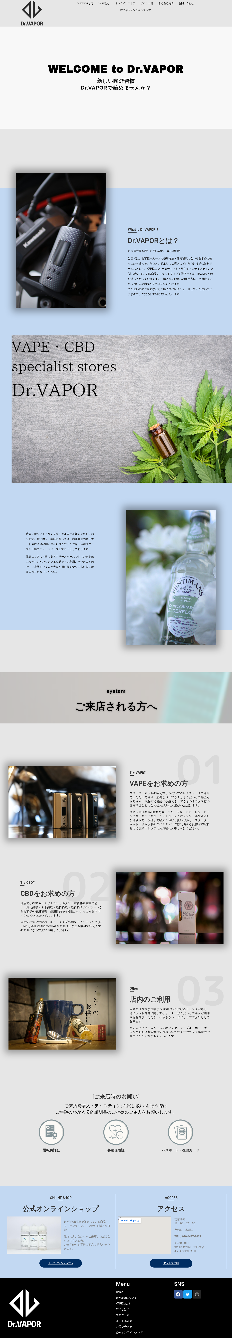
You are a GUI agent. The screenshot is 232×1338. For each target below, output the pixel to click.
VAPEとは (104, 3)
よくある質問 (166, 3)
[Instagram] (197, 1294)
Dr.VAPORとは (85, 3)
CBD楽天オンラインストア (135, 10)
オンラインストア (125, 3)
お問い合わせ (186, 3)
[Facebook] (178, 1294)
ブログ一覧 (146, 3)
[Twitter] (187, 1294)
